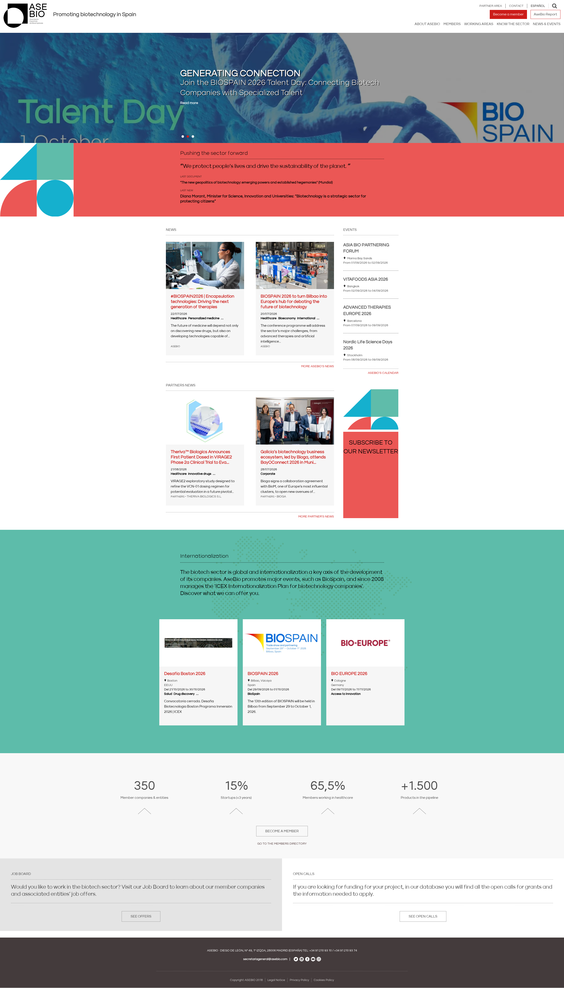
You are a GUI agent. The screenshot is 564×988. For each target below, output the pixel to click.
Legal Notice (276, 980)
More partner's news (316, 516)
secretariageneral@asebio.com (265, 959)
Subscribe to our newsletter (370, 447)
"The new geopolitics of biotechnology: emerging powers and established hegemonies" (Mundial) (256, 182)
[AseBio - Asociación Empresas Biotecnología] (25, 16)
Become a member (508, 14)
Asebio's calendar (383, 372)
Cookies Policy (324, 980)
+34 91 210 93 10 (320, 950)
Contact (516, 5)
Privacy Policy (299, 980)
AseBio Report (545, 14)
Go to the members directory (282, 843)
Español (538, 5)
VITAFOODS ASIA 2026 (365, 279)
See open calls (423, 916)
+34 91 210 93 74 (345, 950)
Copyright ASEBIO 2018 (246, 980)
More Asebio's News (317, 366)
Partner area (490, 5)
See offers (141, 916)
